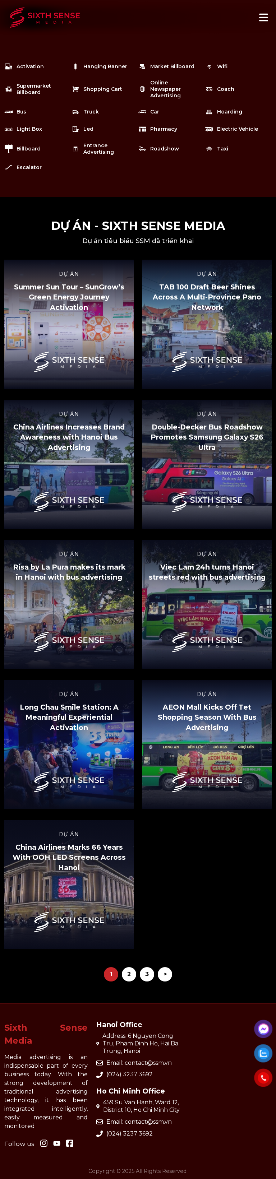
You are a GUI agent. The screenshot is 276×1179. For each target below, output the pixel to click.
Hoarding (229, 111)
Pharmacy (163, 129)
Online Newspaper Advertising (165, 89)
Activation (30, 66)
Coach (225, 89)
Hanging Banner (105, 66)
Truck (91, 111)
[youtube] (56, 1144)
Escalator (29, 167)
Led (88, 129)
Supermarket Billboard (34, 89)
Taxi (222, 148)
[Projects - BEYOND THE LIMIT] (45, 31)
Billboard (29, 148)
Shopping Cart (102, 89)
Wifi (222, 66)
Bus (21, 111)
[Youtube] (69, 1143)
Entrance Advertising (98, 148)
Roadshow (164, 148)
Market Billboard (172, 66)
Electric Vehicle (237, 129)
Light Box (29, 129)
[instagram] (43, 1143)
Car (154, 111)
